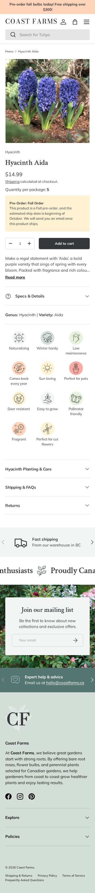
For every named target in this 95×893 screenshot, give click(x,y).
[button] (75, 22)
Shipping (12, 181)
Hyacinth (12, 152)
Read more (15, 277)
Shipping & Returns (18, 875)
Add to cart (64, 243)
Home (9, 51)
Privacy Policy (47, 875)
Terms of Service (73, 875)
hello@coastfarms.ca (65, 682)
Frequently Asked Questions (24, 880)
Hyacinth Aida (28, 51)
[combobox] (47, 34)
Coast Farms (25, 867)
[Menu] (86, 22)
